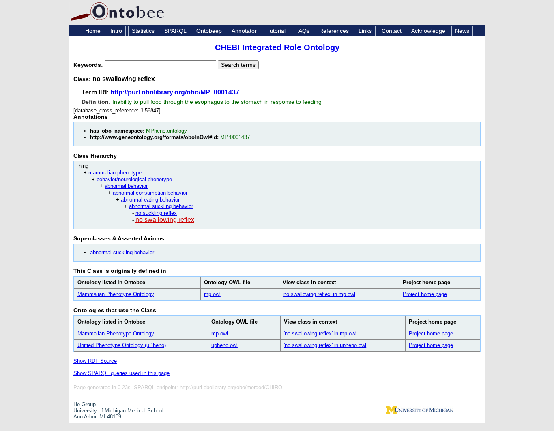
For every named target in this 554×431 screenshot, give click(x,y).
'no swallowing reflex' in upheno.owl (325, 345)
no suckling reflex (156, 213)
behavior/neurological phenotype (134, 179)
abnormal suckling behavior (161, 206)
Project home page (425, 294)
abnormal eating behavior (150, 200)
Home (93, 31)
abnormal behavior (126, 186)
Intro (116, 31)
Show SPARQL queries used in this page (121, 373)
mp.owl (212, 294)
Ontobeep (209, 31)
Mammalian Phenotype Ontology (115, 294)
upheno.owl (224, 345)
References (334, 31)
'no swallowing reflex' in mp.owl (319, 294)
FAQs (302, 31)
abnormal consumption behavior (150, 193)
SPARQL (175, 31)
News (462, 31)
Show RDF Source (95, 361)
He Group (84, 404)
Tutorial (276, 31)
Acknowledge (428, 31)
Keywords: (89, 65)
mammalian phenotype (115, 172)
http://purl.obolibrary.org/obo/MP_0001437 (174, 92)
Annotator (244, 31)
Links (365, 31)
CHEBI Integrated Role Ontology (277, 47)
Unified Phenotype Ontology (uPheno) (121, 345)
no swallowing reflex (164, 219)
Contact (392, 31)
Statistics (143, 31)
